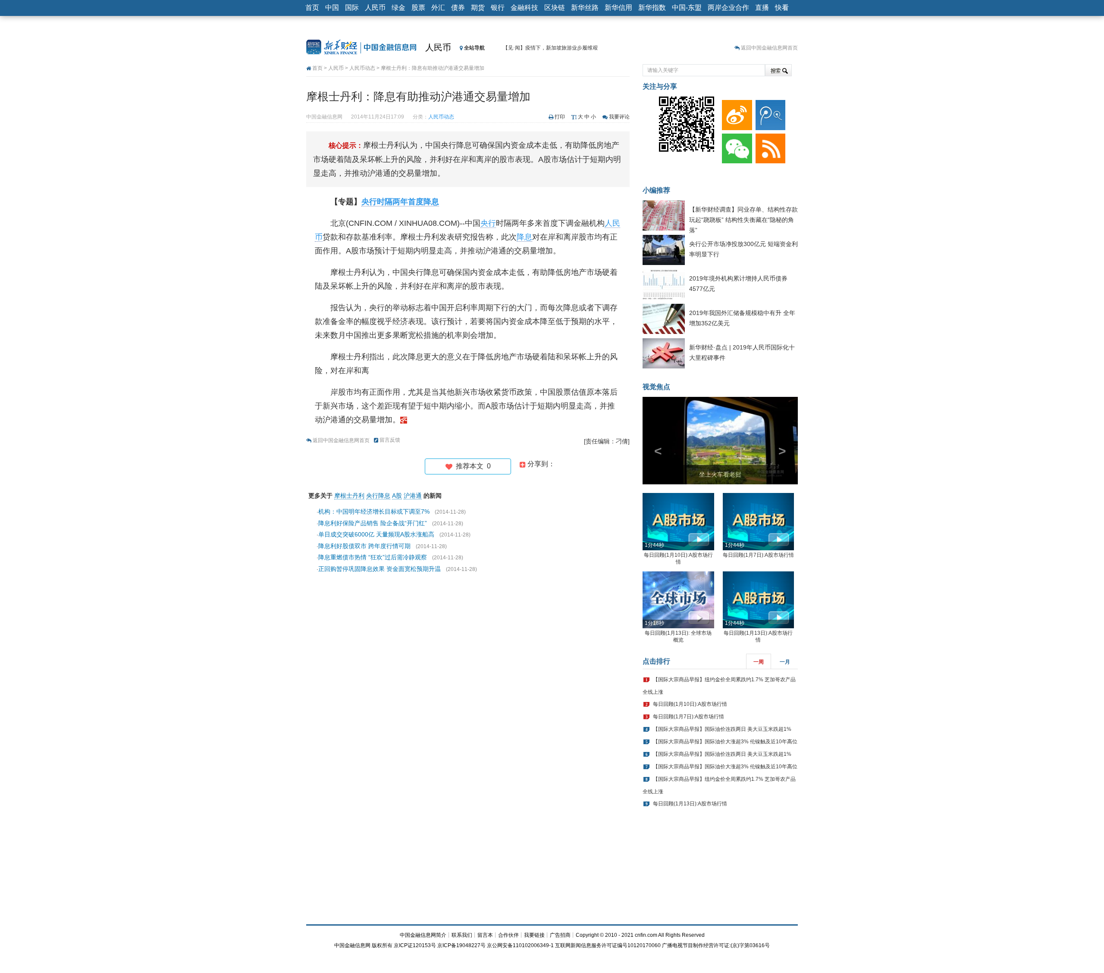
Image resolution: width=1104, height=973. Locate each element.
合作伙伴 (508, 935)
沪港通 (413, 495)
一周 (758, 662)
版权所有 (382, 945)
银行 (498, 7)
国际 (352, 7)
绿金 (398, 7)
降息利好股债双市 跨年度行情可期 (364, 546)
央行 (488, 223)
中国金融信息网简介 (423, 935)
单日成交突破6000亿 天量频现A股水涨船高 (376, 534)
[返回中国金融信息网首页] (403, 419)
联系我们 (462, 935)
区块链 (554, 7)
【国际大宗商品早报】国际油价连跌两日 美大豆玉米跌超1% (722, 729)
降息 (524, 237)
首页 (312, 7)
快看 (782, 7)
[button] (654, 440)
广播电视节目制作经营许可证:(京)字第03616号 (716, 945)
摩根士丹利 (349, 495)
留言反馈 (390, 440)
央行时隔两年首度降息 (400, 201)
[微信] (735, 146)
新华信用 (618, 7)
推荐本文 (471, 466)
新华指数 (652, 7)
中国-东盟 (687, 7)
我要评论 (619, 117)
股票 (418, 7)
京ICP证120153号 (415, 945)
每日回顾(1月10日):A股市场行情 (690, 704)
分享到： (540, 464)
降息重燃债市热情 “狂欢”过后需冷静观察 (372, 557)
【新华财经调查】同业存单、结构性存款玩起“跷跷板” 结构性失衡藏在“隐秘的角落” (743, 220)
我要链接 (534, 935)
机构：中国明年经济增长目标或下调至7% (374, 511)
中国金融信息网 (352, 945)
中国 (332, 7)
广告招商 (560, 935)
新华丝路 (585, 7)
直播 (762, 7)
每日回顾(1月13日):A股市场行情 (690, 804)
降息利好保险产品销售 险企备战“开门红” (372, 523)
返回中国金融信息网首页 (769, 48)
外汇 (438, 7)
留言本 (485, 935)
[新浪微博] (735, 113)
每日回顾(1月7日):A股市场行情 (758, 555)
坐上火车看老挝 (720, 474)
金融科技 (524, 7)
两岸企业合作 (728, 7)
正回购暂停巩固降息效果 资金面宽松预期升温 (379, 568)
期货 (478, 7)
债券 (458, 7)
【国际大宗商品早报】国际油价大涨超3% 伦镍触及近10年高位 (725, 742)
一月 (785, 662)
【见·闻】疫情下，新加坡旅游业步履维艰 (550, 48)
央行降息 (378, 495)
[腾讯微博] (769, 113)
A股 (397, 495)
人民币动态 (362, 68)
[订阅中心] (769, 146)
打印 (560, 117)
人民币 (375, 7)
